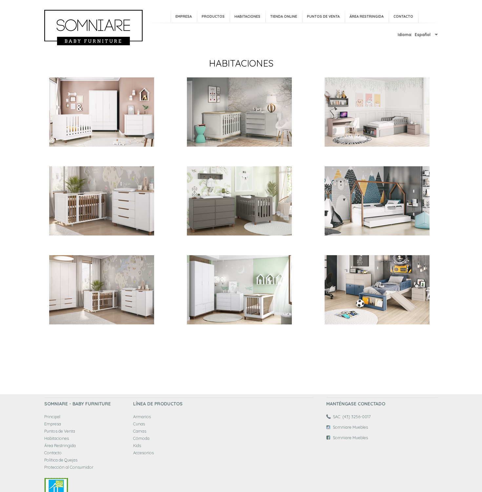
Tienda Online (283, 16)
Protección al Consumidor (68, 467)
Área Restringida (367, 16)
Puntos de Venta (323, 16)
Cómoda (141, 438)
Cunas (139, 423)
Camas (139, 431)
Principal (52, 416)
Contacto (403, 16)
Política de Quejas (60, 459)
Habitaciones (247, 16)
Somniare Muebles (350, 427)
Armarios (142, 416)
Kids (137, 445)
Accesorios (143, 452)
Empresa (183, 16)
